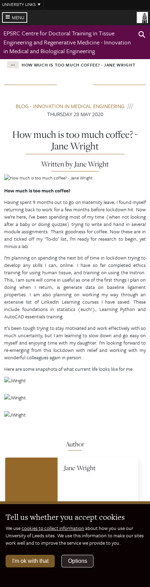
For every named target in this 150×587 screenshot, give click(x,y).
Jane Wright (80, 467)
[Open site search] (142, 36)
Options (77, 561)
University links (19, 4)
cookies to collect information (53, 528)
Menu (18, 17)
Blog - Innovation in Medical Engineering (70, 106)
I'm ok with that (30, 561)
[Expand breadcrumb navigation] (13, 64)
